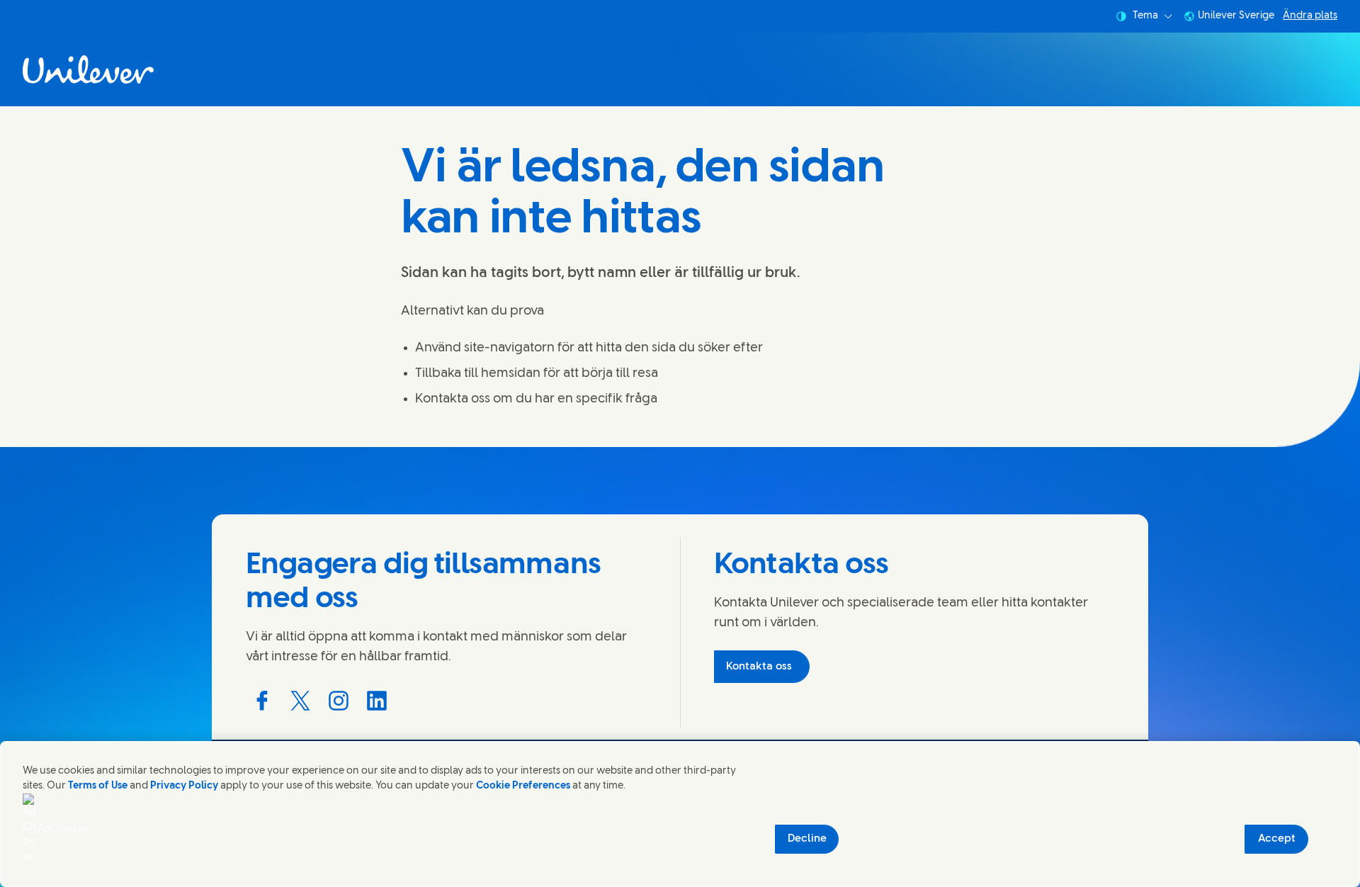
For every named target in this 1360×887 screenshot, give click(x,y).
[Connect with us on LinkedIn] (377, 701)
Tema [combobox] (1145, 16)
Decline (807, 838)
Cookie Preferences (523, 786)
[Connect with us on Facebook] (262, 701)
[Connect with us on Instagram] (338, 701)
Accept (1277, 838)
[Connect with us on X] (300, 701)
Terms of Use (98, 786)
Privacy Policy (184, 786)
